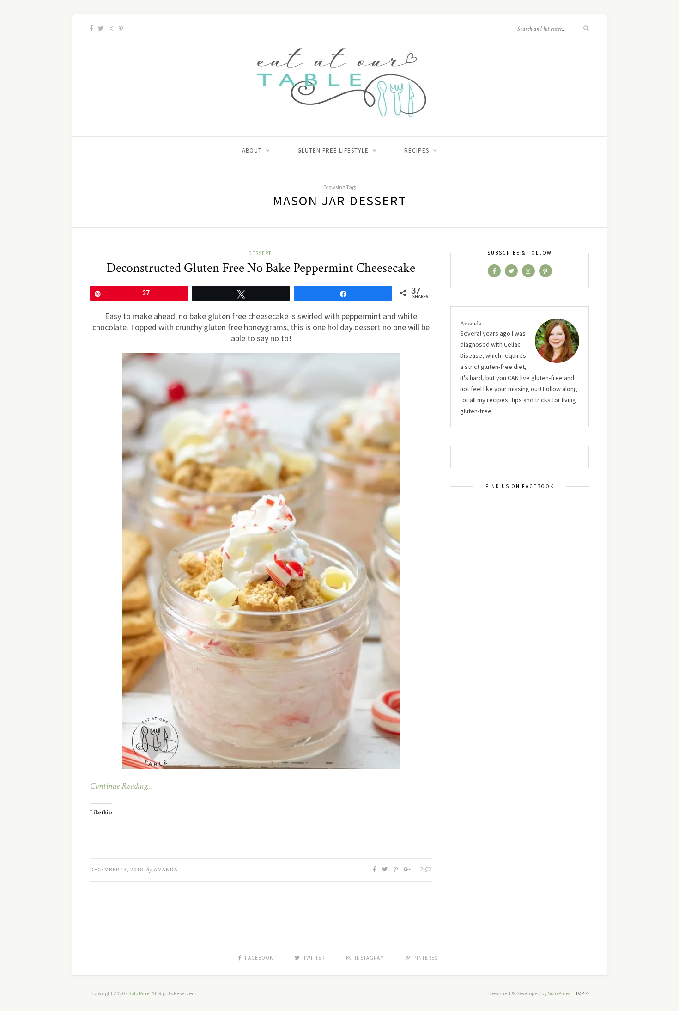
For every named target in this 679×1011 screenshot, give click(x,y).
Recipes (416, 150)
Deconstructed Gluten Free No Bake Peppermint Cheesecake (261, 267)
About (252, 150)
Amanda (166, 869)
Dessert (260, 253)
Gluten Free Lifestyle (333, 150)
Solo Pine (138, 993)
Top (581, 993)
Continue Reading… (121, 786)
